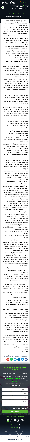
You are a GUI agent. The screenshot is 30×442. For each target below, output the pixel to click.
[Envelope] (15, 420)
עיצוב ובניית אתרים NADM (15, 439)
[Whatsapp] (10, 2)
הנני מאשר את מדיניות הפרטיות (18, 408)
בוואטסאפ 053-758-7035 (13, 378)
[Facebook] (11, 420)
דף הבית (21, 17)
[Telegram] (13, 2)
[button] (2, 2)
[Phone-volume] (6, 2)
